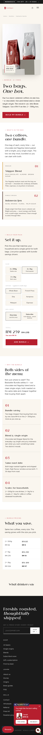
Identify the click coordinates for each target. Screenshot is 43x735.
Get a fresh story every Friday (18, 625)
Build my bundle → (16, 115)
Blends (5, 652)
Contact (6, 700)
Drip (13, 297)
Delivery (10, 309)
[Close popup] (39, 706)
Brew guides (8, 686)
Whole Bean (13, 291)
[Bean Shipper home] (8, 8)
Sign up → (35, 630)
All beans (6, 645)
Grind (16, 286)
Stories (6, 678)
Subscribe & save (9, 656)
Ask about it (33, 722)
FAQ (5, 689)
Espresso (30, 303)
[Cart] (32, 8)
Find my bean (8, 664)
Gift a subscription (10, 660)
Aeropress (29, 297)
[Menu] (38, 8)
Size (7, 264)
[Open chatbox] (38, 730)
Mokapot (13, 303)
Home (5, 16)
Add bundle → (21, 342)
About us (6, 674)
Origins (6, 682)
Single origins (8, 649)
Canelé (25, 715)
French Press (29, 291)
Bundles (11, 16)
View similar (21, 722)
